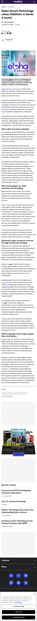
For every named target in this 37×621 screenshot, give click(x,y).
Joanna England (8, 22)
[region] (18, 606)
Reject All (18, 612)
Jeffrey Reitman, (8, 339)
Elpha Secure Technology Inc (12, 89)
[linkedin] (2, 33)
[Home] (18, 2)
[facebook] (8, 33)
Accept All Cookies (18, 617)
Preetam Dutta (7, 282)
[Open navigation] (2, 1)
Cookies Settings (18, 606)
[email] (10, 33)
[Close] (35, 594)
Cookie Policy (18, 602)
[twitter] (5, 33)
